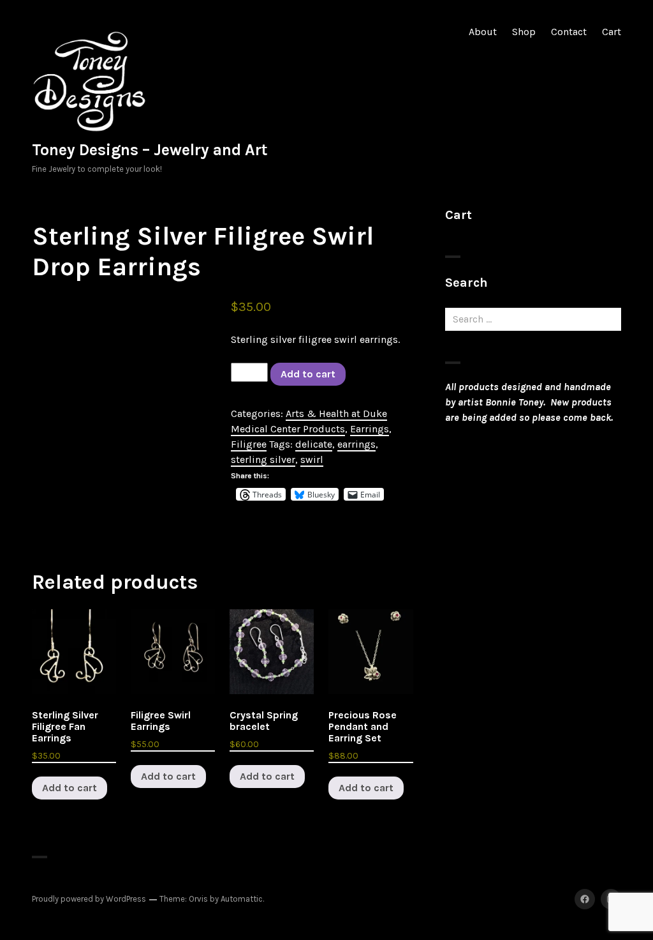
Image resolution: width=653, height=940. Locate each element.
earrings (356, 444)
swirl (311, 459)
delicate (313, 444)
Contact (569, 32)
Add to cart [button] (69, 788)
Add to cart (308, 374)
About (483, 32)
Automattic (242, 899)
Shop (524, 32)
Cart (611, 32)
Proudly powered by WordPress (89, 899)
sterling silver (263, 459)
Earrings (369, 429)
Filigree (249, 444)
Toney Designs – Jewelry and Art (150, 149)
